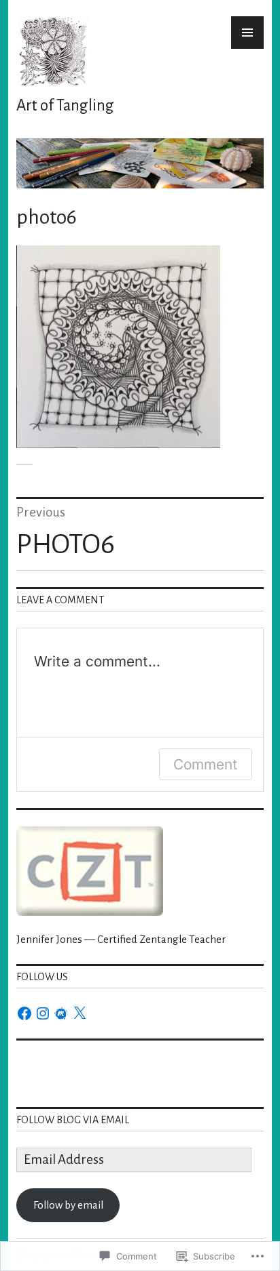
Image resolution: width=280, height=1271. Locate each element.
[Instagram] (43, 1013)
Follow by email (68, 1205)
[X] (79, 1013)
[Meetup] (61, 1013)
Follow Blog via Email (72, 1119)
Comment (205, 764)
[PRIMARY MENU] (247, 32)
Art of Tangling (65, 105)
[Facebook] (24, 1013)
